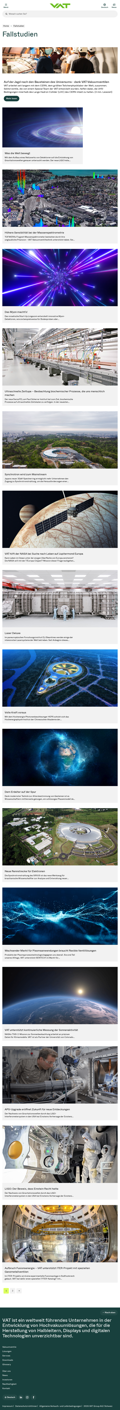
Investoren (7, 1379)
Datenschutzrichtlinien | (26, 1406)
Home (6, 26)
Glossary (6, 1364)
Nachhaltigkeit (9, 1384)
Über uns (6, 1371)
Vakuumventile (9, 1347)
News (5, 1375)
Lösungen (6, 1351)
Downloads (7, 1360)
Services (6, 1355)
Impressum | (8, 1406)
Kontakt (6, 1388)
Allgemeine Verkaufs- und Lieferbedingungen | (60, 1406)
